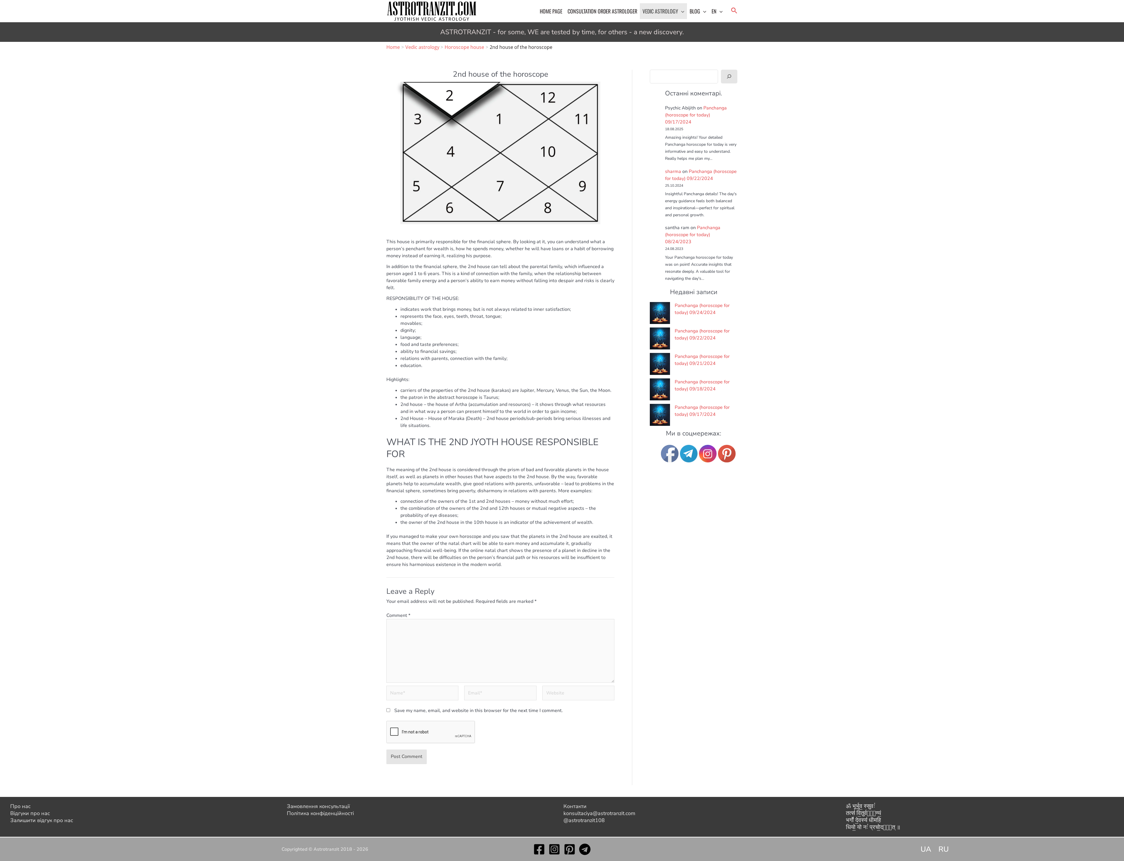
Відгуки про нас (30, 813)
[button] (681, 11)
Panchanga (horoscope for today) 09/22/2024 (702, 334)
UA (926, 849)
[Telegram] (585, 849)
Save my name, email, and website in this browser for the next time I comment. (478, 710)
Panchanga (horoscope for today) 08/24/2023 (692, 234)
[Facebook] (539, 849)
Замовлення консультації (318, 806)
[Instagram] (554, 849)
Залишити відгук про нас (41, 820)
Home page (551, 11)
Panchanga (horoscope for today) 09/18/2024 (702, 385)
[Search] (729, 76)
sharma (673, 171)
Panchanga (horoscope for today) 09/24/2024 (702, 309)
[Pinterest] (569, 849)
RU (943, 849)
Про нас (20, 806)
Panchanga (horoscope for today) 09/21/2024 (702, 360)
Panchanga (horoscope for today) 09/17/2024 (696, 115)
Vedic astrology (660, 11)
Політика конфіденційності (320, 813)
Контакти (575, 806)
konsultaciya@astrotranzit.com (599, 813)
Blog (695, 11)
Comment (398, 615)
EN (714, 11)
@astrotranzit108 (584, 820)
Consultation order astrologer (602, 11)
